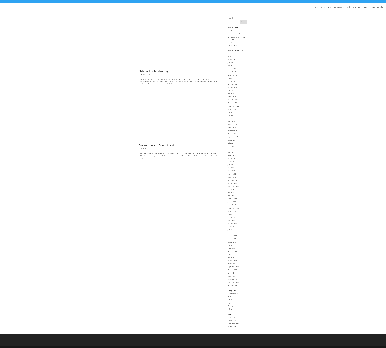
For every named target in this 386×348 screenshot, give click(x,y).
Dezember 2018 (233, 205)
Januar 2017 (232, 239)
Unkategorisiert (233, 306)
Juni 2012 (231, 273)
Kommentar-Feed (233, 323)
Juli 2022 (230, 112)
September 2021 (233, 137)
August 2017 (232, 227)
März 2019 (231, 196)
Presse (372, 7)
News (329, 7)
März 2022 (231, 121)
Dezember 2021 (233, 131)
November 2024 (233, 75)
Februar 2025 (232, 69)
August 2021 (232, 140)
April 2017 (231, 233)
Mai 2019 (231, 192)
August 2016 (232, 242)
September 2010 (233, 282)
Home (316, 7)
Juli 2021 (230, 143)
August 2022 (232, 109)
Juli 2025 (230, 63)
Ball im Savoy (232, 45)
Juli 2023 (230, 90)
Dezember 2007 (233, 285)
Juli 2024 (230, 78)
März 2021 (231, 152)
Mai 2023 (231, 94)
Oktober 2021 (232, 134)
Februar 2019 (232, 199)
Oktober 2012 (232, 270)
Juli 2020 (230, 165)
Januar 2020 (232, 177)
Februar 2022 (232, 125)
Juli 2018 (230, 214)
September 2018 (233, 208)
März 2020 (231, 171)
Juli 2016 (230, 245)
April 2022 (231, 118)
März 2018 (231, 220)
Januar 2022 (232, 128)
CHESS (230, 42)
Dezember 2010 (233, 279)
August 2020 (232, 162)
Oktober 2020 (232, 158)
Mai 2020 (231, 168)
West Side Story (233, 31)
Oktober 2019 (232, 183)
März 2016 (231, 248)
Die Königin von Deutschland (156, 145)
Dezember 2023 (233, 84)
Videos (365, 7)
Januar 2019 (232, 202)
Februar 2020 (232, 174)
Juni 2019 (231, 189)
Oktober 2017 (232, 223)
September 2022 (233, 106)
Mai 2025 (231, 66)
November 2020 (233, 155)
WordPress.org (233, 326)
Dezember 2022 (233, 100)
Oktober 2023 (232, 87)
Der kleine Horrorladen (235, 34)
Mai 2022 (231, 115)
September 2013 (233, 267)
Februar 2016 (232, 251)
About (323, 7)
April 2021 (231, 149)
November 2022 (233, 103)
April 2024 (231, 81)
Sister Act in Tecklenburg (154, 71)
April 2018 (231, 217)
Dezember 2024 (233, 72)
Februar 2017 (232, 236)
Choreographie (339, 7)
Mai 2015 (231, 257)
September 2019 (233, 186)
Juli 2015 (230, 254)
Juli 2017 (230, 230)
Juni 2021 (231, 146)
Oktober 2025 (232, 60)
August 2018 (232, 211)
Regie (349, 7)
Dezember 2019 (233, 180)
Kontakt (380, 7)
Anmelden (231, 317)
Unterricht (356, 7)
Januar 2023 (232, 97)
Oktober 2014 (232, 261)
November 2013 (233, 264)
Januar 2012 (232, 276)
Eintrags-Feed (232, 320)
